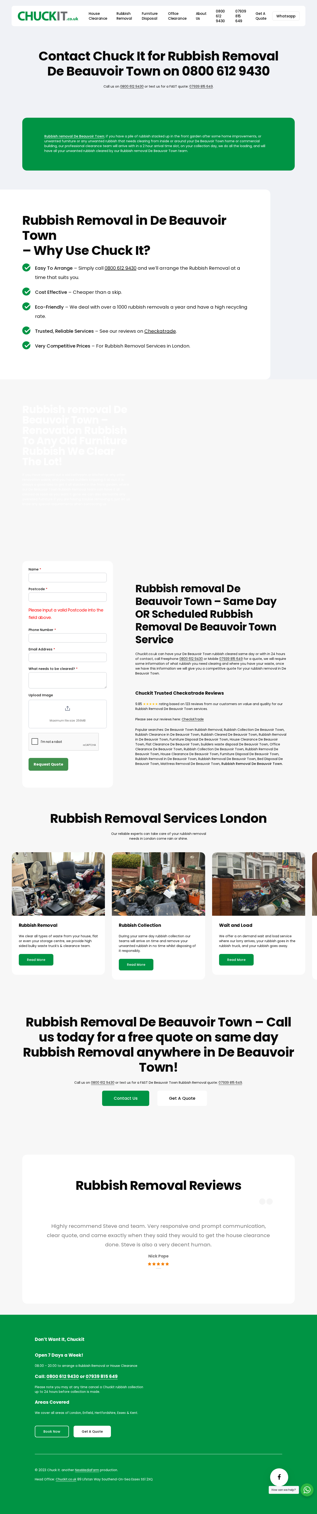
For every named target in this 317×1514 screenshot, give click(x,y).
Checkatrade (160, 331)
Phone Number (42, 630)
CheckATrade (193, 719)
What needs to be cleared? (53, 669)
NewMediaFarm (87, 1470)
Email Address (42, 649)
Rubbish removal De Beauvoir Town (74, 136)
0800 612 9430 (132, 86)
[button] (36, 960)
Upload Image (41, 695)
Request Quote (48, 764)
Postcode (38, 589)
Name (35, 569)
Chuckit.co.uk (66, 1479)
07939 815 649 (201, 86)
